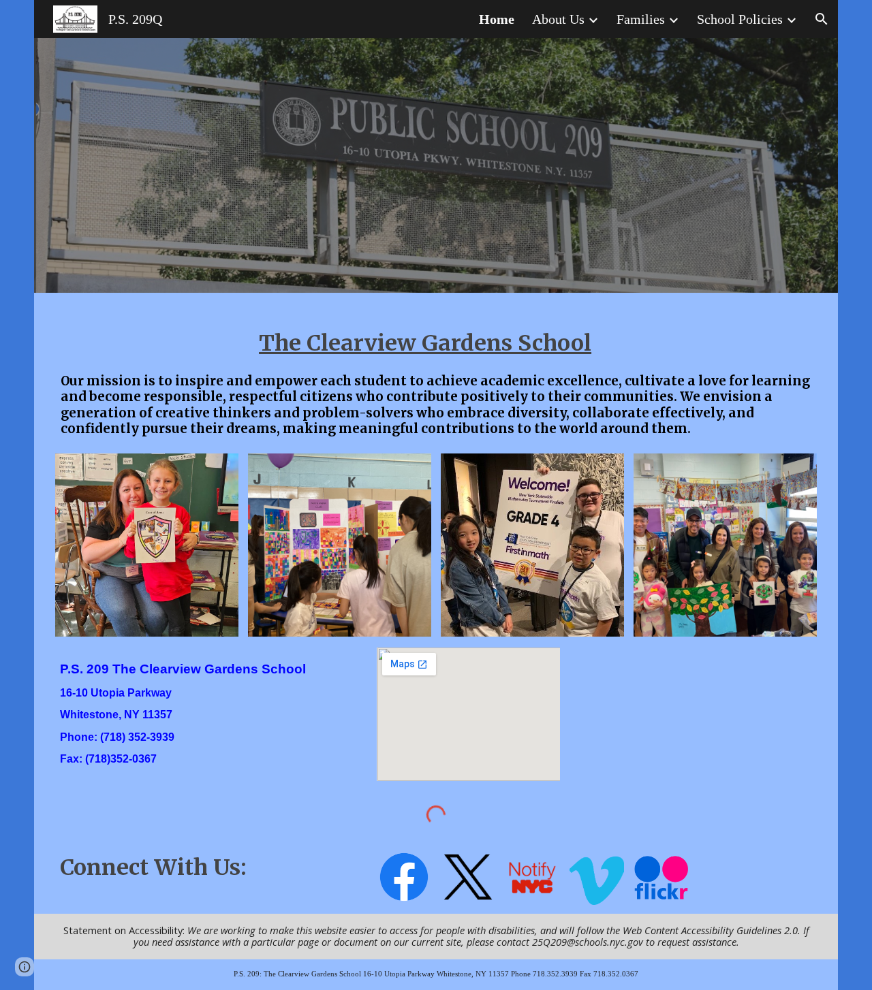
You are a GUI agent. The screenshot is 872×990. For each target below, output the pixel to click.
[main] (436, 339)
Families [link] (641, 19)
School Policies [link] (740, 19)
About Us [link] (558, 19)
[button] (821, 19)
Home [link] (496, 19)
